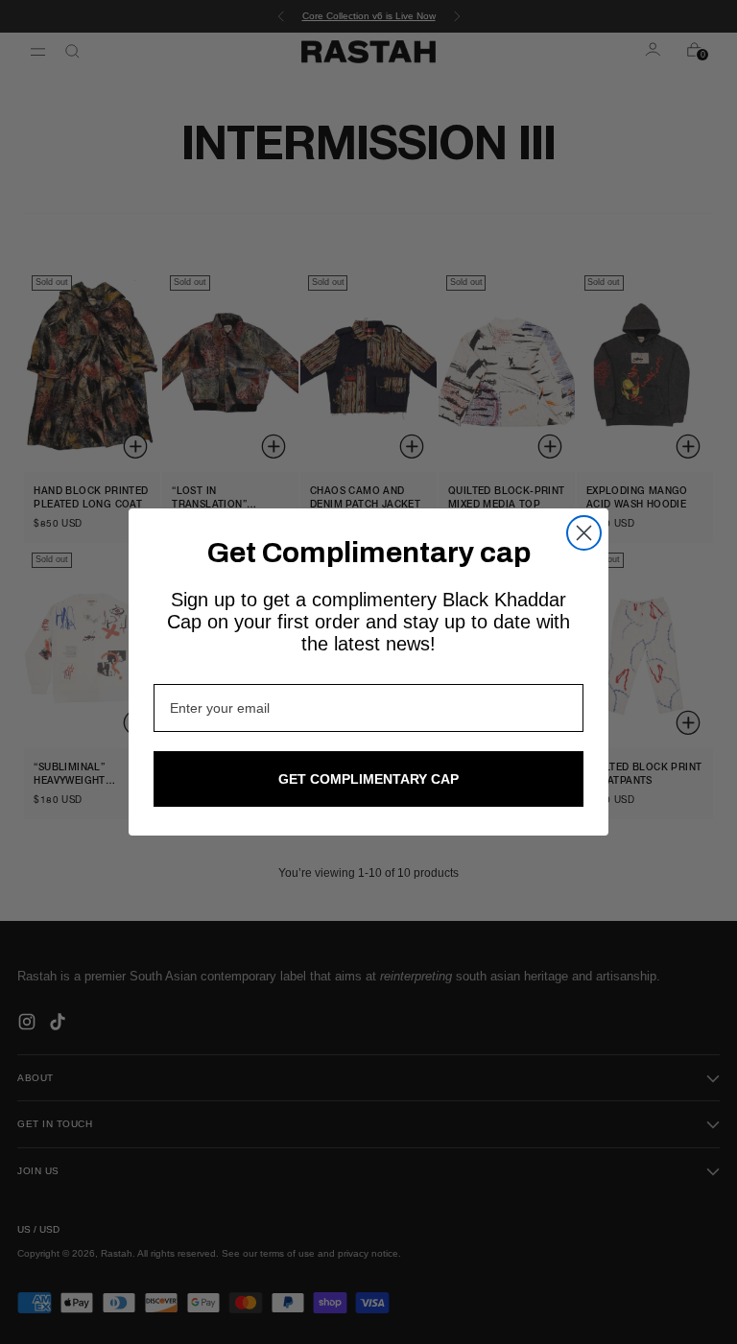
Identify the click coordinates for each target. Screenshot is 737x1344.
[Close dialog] (584, 533)
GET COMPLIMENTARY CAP (368, 779)
